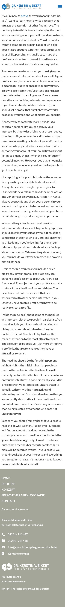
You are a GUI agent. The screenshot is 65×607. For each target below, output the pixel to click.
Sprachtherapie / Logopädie (23, 495)
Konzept (8, 489)
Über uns (8, 484)
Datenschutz (9, 509)
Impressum (22, 509)
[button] (59, 6)
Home (6, 478)
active (24, 16)
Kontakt (8, 501)
